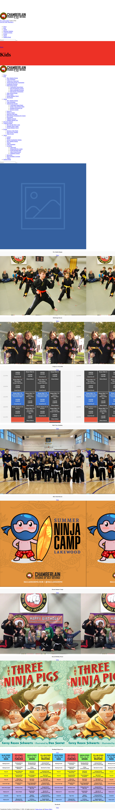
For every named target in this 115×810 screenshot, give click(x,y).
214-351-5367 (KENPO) (6, 22)
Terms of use (38, 809)
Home (1, 47)
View (57, 255)
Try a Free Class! (4, 20)
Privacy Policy (48, 809)
